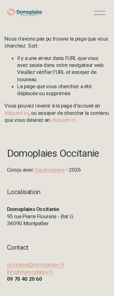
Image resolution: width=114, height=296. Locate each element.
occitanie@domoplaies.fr (36, 264)
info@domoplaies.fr (30, 272)
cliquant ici (16, 113)
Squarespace (50, 170)
